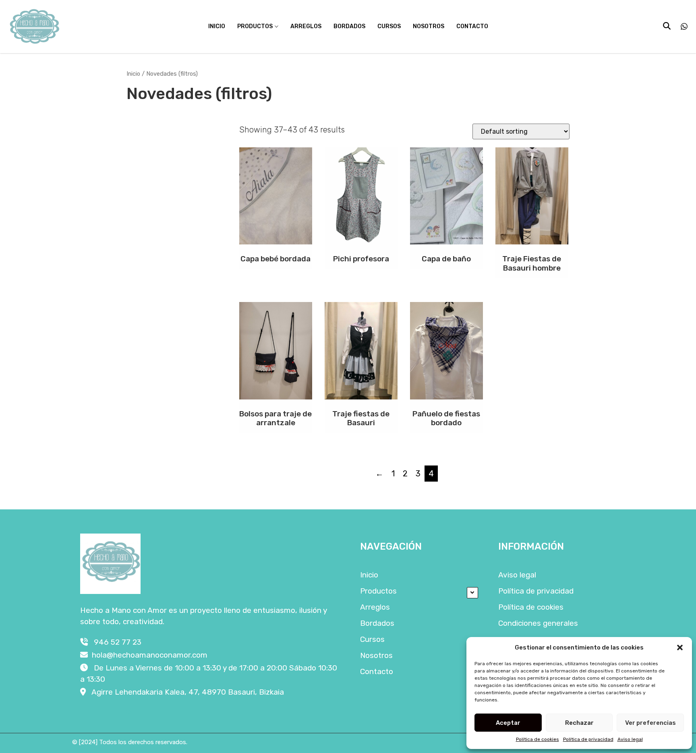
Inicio (216, 26)
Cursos (389, 26)
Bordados (349, 26)
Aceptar (508, 722)
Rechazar (579, 722)
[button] (680, 647)
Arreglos (305, 26)
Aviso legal (630, 739)
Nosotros (428, 26)
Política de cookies (537, 739)
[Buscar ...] (667, 26)
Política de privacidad (588, 739)
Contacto (472, 26)
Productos (255, 26)
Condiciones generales (538, 623)
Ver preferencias (650, 722)
